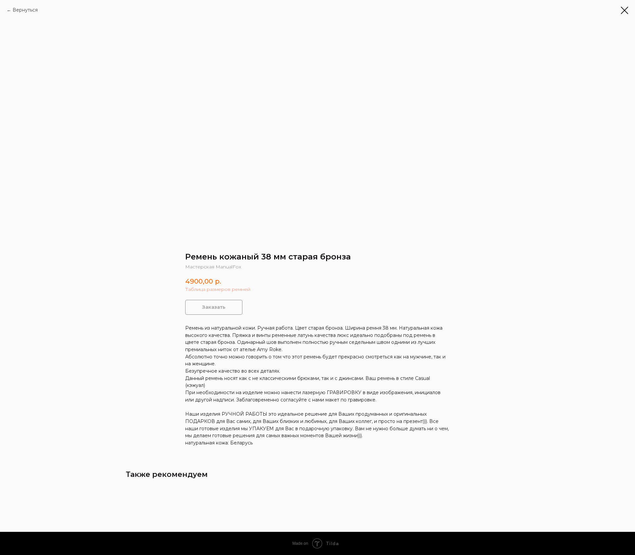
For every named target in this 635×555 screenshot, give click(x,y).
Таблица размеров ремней (217, 289)
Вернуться (25, 10)
